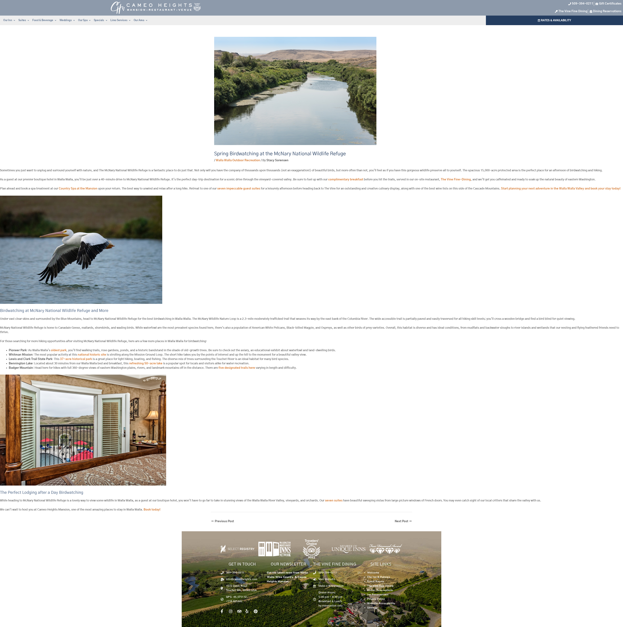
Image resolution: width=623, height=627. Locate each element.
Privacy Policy (376, 599)
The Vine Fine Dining (380, 586)
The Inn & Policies (378, 577)
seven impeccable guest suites (238, 188)
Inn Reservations (377, 594)
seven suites (333, 500)
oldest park (59, 350)
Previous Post (222, 521)
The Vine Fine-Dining (456, 179)
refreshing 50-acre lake (145, 363)
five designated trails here (237, 367)
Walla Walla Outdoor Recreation (238, 160)
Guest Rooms (375, 581)
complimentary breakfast (345, 179)
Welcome (373, 572)
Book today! (152, 509)
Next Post (403, 521)
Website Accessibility (381, 603)
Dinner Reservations (380, 590)
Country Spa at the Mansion (78, 188)
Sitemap (372, 607)
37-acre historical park (76, 359)
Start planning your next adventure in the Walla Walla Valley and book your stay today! (561, 188)
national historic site (92, 354)
